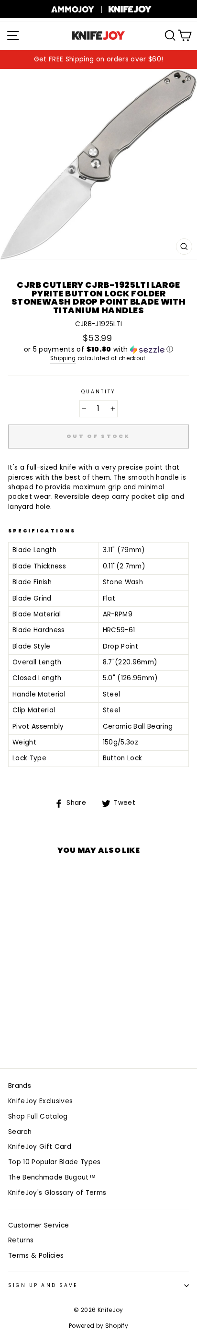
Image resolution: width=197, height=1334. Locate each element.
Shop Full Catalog (38, 1116)
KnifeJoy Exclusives (40, 1101)
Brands (19, 1085)
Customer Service (38, 1225)
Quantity (98, 391)
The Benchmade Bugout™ (52, 1177)
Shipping (63, 358)
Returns (20, 1240)
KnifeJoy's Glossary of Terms (57, 1192)
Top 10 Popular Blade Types (54, 1162)
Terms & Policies (36, 1255)
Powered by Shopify (98, 1326)
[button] (98, 349)
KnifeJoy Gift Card (39, 1146)
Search (20, 1131)
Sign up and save (42, 1285)
